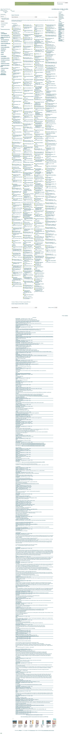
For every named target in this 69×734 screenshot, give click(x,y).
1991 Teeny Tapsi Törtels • (17, 131)
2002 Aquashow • (27, 82)
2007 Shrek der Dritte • (28, 257)
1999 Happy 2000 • (27, 37)
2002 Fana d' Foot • (27, 105)
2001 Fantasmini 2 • (27, 69)
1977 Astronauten (16, 40)
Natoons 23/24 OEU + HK (49, 212)
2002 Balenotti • (26, 84)
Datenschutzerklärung (61, 18)
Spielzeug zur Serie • (26, 222)
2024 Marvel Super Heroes (50, 221)
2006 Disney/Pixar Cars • (28, 199)
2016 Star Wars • (49, 44)
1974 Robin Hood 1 (16, 28)
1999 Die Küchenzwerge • (28, 30)
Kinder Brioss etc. (4, 41)
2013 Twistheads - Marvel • (39, 225)
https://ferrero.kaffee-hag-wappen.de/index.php (23, 373)
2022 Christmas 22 (49, 179)
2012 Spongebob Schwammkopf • (38, 184)
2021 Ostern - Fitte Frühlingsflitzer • (49, 172)
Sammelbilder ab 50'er (5, 58)
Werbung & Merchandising (3, 74)
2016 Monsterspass (49, 38)
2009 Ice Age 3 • (38, 45)
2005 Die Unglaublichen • (28, 180)
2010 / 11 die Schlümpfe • (39, 66)
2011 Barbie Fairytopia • (39, 119)
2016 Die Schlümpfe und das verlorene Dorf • (51, 25)
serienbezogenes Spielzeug (38, 121)
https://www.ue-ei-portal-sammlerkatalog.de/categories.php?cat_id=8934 (33, 445)
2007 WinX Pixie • (27, 263)
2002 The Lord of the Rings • (29, 119)
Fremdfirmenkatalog (61, 17)
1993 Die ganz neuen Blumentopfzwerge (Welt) (17, 156)
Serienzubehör (36, 282)
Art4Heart (66, 315)
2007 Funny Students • (28, 244)
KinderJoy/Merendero (5, 47)
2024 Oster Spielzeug (49, 227)
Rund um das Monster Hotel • (28, 167)
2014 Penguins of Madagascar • (38, 247)
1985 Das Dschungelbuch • (17, 79)
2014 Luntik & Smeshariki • (39, 240)
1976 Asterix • (15, 32)
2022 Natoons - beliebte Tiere (51, 186)
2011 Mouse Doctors (38, 145)
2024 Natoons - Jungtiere (50, 224)
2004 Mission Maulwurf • (28, 158)
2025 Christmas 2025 (49, 239)
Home (2, 9)
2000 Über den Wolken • (28, 60)
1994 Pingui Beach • (16, 191)
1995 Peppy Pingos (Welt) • (17, 212)
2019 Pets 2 (48, 125)
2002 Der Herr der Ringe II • (28, 93)
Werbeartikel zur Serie (15, 167)
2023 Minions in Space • (50, 208)
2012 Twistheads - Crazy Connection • (39, 190)
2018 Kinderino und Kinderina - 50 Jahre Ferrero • (51, 94)
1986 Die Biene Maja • (17, 85)
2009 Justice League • (38, 47)
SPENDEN (60, 21)
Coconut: (17, 630)
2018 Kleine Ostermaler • (50, 97)
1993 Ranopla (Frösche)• (17, 168)
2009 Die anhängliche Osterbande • (38, 36)
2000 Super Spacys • (27, 51)
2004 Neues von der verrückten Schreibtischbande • (28, 169)
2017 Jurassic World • (50, 65)
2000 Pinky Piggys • (27, 49)
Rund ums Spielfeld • (26, 216)
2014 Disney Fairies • (38, 236)
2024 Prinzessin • (49, 233)
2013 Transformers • (38, 222)
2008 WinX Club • (38, 30)
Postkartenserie (27, 174)
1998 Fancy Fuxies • (16, 259)
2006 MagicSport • (27, 212)
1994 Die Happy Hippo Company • (17, 175)
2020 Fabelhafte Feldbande (50, 143)
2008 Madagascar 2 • (27, 297)
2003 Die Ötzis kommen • (28, 134)
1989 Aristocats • (16, 104)
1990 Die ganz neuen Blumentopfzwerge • (16, 116)
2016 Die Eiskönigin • (39, 288)
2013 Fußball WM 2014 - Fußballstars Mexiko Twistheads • (39, 208)
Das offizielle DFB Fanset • (27, 214)
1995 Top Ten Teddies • (17, 219)
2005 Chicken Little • (27, 175)
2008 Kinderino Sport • (28, 285)
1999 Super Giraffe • (27, 38)
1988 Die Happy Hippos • (17, 101)
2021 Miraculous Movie (50, 168)
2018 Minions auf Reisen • (50, 105)
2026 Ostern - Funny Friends (51, 260)
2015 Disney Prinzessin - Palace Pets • (39, 263)
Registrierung (3, 24)
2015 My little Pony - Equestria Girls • (38, 281)
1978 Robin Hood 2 (16, 52)
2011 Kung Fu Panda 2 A (39, 138)
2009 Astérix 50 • (38, 33)
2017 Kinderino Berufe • (50, 70)
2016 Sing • (48, 41)
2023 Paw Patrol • (49, 213)
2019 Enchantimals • (49, 120)
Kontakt (2, 26)
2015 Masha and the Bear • (39, 276)
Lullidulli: (17, 556)
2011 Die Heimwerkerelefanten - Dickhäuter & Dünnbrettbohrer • (39, 113)
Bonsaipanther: (18, 318)
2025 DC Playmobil (49, 242)
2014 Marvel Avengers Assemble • (39, 244)
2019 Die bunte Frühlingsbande (51, 117)
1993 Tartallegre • (16, 171)
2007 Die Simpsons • (27, 237)
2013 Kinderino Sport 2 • (39, 211)
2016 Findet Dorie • (49, 27)
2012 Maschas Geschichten (39, 178)
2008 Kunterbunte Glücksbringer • (27, 291)
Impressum (60, 19)
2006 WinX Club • (27, 235)
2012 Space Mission (38, 181)
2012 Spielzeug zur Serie (38, 97)
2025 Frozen (48, 245)
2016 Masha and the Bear (50, 35)
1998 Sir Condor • (16, 282)
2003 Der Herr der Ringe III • (29, 131)
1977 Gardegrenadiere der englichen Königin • (17, 46)
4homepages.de (32, 730)
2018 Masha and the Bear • (50, 103)
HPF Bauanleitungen (5, 39)
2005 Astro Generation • (28, 172)
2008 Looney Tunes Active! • (29, 294)
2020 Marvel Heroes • (50, 154)
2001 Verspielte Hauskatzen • (28, 76)
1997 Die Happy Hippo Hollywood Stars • (17, 253)
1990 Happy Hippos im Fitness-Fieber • (17, 120)
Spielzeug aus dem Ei (5, 63)
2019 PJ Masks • (49, 126)
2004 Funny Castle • (27, 156)
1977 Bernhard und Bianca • (17, 41)
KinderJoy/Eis (3, 45)
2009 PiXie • (37, 53)
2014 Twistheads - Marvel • (39, 248)
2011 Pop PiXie (38, 148)
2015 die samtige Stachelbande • (38, 259)
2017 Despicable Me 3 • (50, 46)
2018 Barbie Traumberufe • (50, 83)
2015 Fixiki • (37, 264)
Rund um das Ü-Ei (61, 15)
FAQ (59, 20)
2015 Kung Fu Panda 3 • (39, 266)
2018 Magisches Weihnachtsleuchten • (49, 100)
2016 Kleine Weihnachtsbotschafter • (50, 30)
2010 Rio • (37, 98)
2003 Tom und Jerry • (27, 140)
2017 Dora (48, 57)
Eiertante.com (60, 16)
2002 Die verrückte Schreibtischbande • (27, 103)
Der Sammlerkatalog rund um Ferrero (48, 730)
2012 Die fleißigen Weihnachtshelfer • (38, 169)
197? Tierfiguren (15, 64)
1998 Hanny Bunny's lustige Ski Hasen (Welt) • (17, 266)
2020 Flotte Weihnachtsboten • (51, 144)
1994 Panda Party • (16, 188)
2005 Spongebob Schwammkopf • (27, 189)
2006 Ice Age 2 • (27, 204)
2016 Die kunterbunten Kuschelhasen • (39, 290)
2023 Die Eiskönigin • (50, 202)
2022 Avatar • (48, 177)
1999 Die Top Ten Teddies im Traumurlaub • (29, 35)
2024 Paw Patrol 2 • (49, 230)
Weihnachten (3, 71)
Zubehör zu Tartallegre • (38, 188)
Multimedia (3, 50)
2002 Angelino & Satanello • (28, 79)
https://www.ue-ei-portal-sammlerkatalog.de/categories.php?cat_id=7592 (27, 483)
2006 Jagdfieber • (27, 206)
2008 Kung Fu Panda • (28, 287)
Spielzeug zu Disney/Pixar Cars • (28, 202)
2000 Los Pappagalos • (28, 46)
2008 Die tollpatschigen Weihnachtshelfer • (28, 277)
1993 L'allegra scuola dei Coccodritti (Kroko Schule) (17, 160)
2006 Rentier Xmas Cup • (28, 224)
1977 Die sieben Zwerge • (17, 43)
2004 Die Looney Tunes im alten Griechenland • (28, 147)
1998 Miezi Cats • (16, 275)
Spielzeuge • (14, 245)
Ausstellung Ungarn (26, 162)
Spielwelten (3, 61)
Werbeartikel (30, 246)
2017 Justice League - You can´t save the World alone (51, 68)
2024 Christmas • (49, 218)
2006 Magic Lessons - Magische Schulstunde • (28, 209)
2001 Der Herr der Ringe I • (28, 66)
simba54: (17, 378)
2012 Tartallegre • (38, 187)
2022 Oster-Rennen (49, 193)
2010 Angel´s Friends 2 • (39, 72)
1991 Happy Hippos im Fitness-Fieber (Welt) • (17, 122)
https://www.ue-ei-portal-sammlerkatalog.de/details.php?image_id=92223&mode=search (30, 609)
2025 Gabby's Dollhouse (50, 246)
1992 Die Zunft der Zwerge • (17, 138)
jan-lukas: (17, 322)
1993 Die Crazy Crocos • (17, 150)
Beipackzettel (25, 129)
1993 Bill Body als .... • (17, 145)
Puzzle (2, 54)
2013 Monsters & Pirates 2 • (39, 218)
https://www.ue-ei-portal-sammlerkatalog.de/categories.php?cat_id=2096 (38, 557)
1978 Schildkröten (16, 55)
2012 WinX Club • (38, 198)
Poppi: (17, 586)
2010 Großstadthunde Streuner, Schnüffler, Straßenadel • (38, 87)
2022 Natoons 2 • (49, 190)
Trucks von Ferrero (4, 68)
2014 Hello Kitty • (38, 238)
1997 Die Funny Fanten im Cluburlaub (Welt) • (17, 249)
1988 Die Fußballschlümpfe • (17, 98)
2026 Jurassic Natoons (50, 257)
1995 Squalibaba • (16, 216)
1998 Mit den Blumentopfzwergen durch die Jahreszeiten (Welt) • (17, 278)
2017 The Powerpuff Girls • (50, 78)
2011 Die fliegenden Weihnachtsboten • (38, 123)
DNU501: (17, 688)
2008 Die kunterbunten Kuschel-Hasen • (27, 268)
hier (45, 20)
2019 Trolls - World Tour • (50, 131)
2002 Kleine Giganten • (28, 111)
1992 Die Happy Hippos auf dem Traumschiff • (17, 135)
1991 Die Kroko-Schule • (17, 128)
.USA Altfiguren (4, 33)
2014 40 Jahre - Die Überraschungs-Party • (39, 231)
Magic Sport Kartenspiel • (27, 215)
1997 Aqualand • (16, 240)
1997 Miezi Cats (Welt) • (17, 255)
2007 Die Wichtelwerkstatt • (28, 240)
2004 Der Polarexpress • (28, 143)
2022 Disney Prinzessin (50, 181)
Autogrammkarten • (37, 41)
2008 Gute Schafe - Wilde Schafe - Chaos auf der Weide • (29, 282)
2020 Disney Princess (50, 140)
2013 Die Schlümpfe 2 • (39, 203)
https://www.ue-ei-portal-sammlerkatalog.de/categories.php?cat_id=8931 (32, 443)
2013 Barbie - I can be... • (39, 200)
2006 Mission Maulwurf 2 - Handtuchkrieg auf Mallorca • (29, 218)
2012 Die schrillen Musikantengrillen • (38, 172)
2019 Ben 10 (48, 114)
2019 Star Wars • (49, 128)
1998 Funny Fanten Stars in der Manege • (17, 263)
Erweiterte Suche (60, 3)
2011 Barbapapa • (38, 116)
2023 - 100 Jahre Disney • (50, 196)
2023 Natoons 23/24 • (50, 211)
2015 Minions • (37, 279)
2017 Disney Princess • (50, 54)
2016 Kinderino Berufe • (50, 28)
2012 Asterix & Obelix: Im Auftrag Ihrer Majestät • (39, 160)
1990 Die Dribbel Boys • (17, 113)
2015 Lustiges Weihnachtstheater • (38, 270)
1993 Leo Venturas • (16, 164)
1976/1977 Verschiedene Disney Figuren (17, 35)
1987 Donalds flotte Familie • (17, 92)
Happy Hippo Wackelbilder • (38, 42)
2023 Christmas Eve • (50, 199)
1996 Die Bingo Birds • (17, 222)
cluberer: (17, 487)
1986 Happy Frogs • (16, 87)
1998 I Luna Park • (16, 268)
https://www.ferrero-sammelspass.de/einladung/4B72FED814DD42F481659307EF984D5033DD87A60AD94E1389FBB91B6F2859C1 (34, 336)
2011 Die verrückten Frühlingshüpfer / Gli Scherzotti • (38, 126)
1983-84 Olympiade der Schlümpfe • (17, 73)
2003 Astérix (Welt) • (27, 123)
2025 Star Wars (49, 254)
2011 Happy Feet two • (39, 136)
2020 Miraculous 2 (49, 159)
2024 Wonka (48, 236)
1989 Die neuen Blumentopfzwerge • (16, 107)
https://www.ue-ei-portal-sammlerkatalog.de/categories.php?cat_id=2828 (30, 684)
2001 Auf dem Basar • (27, 64)
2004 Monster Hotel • (27, 164)
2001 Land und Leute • (28, 71)
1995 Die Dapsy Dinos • (17, 202)
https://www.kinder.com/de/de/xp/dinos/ (22, 413)
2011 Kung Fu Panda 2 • (39, 142)
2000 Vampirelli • (27, 57)
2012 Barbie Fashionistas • (39, 163)
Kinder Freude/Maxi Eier (5, 43)
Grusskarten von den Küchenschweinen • (37, 104)
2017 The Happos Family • (50, 76)
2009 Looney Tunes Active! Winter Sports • (39, 50)
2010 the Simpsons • (38, 106)
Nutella (2, 52)
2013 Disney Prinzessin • (39, 205)
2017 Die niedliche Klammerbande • (49, 52)
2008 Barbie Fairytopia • (28, 265)
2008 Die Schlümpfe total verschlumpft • (28, 272)
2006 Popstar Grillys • (27, 223)
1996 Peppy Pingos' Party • (17, 236)
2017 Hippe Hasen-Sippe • (50, 62)
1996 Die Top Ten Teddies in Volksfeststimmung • (17, 228)
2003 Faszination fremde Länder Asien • (28, 138)
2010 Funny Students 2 (39, 79)
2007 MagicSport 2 (27, 252)
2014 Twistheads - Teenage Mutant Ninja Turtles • (39, 256)
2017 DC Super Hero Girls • (51, 48)
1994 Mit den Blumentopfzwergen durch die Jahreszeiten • (17, 185)
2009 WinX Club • (38, 64)
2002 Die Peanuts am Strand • (29, 96)
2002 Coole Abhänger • (28, 87)
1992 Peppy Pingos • (16, 142)
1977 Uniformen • (16, 49)
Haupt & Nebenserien (5, 35)
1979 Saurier (15, 57)
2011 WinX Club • (38, 157)
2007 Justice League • (27, 247)
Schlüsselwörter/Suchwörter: (5, 29)
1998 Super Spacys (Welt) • (17, 284)
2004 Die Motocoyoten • (28, 150)
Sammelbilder (3, 56)
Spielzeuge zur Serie (37, 199)
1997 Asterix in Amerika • (17, 242)
